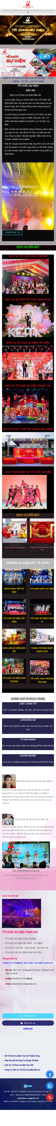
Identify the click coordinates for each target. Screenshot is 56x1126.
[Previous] (2, 538)
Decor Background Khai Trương (42, 548)
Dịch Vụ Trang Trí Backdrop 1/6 (15, 548)
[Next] (54, 538)
